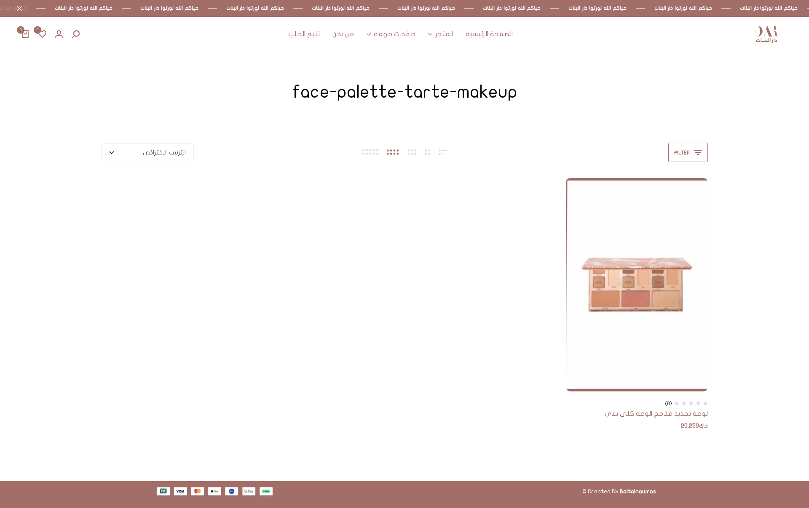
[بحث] (75, 34)
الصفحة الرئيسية (489, 34)
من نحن (343, 34)
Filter (682, 152)
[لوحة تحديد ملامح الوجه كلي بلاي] (637, 284)
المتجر (444, 34)
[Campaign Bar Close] (15, 8)
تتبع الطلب (304, 34)
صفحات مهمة (394, 34)
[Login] (59, 34)
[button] (42, 34)
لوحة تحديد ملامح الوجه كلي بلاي (656, 413)
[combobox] (147, 152)
